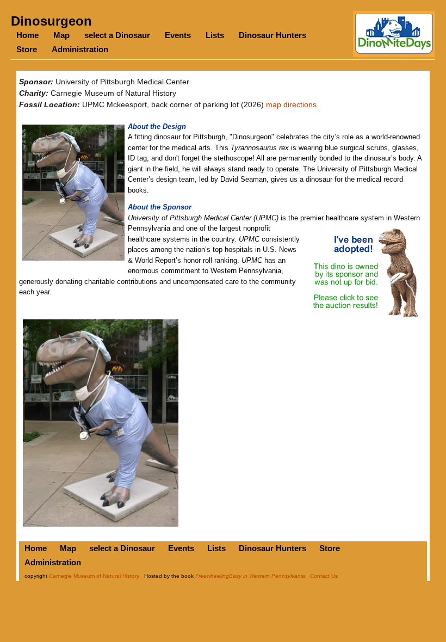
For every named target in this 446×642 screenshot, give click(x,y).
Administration (80, 49)
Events (178, 35)
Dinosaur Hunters (272, 35)
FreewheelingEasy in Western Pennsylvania (250, 576)
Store (26, 49)
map (273, 104)
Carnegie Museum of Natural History (94, 576)
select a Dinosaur (117, 35)
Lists (215, 35)
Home (27, 35)
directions (300, 104)
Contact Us (324, 576)
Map (61, 35)
